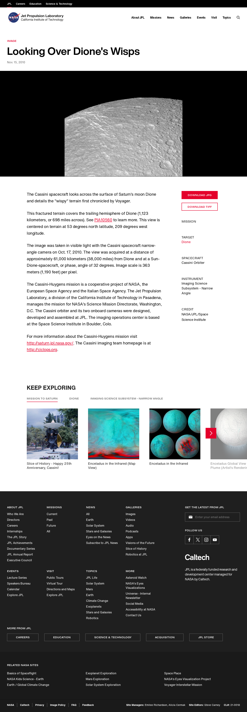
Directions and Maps (61, 589)
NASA (10, 705)
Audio (130, 525)
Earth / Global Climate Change (28, 685)
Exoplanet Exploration (101, 673)
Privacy (39, 705)
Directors (13, 520)
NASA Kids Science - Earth (25, 679)
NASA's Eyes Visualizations (135, 585)
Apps (129, 537)
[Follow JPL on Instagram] (206, 539)
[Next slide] (211, 433)
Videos (130, 520)
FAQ (73, 705)
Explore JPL (15, 595)
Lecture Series (17, 577)
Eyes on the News (98, 537)
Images (130, 514)
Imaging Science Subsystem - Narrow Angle (126, 398)
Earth (90, 520)
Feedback (88, 705)
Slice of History (136, 548)
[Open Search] (238, 17)
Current (52, 514)
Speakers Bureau (19, 583)
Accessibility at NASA (140, 609)
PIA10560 (103, 220)
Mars (89, 589)
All (48, 531)
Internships (14, 531)
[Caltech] (197, 557)
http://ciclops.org (42, 349)
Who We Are (15, 514)
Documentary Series (21, 548)
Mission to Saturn (42, 398)
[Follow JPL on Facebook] (189, 539)
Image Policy (57, 705)
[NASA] (13, 17)
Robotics (92, 618)
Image (11, 41)
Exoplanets (93, 606)
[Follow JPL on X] (197, 539)
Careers (12, 525)
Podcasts (132, 531)
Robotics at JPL (136, 554)
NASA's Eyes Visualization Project (187, 679)
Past (50, 520)
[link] (123, 124)
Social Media (134, 603)
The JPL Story (17, 537)
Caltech (24, 705)
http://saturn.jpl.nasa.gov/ (50, 343)
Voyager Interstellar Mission (183, 685)
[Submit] (190, 517)
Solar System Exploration (103, 685)
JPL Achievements (19, 543)
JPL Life (91, 577)
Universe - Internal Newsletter (138, 595)
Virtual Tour (55, 583)
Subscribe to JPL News (102, 543)
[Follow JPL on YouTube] (214, 539)
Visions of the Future (140, 543)
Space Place (172, 673)
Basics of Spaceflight (21, 673)
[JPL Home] (43, 17)
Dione (186, 241)
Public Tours (55, 577)
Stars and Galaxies (99, 531)
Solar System (95, 525)
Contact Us (133, 615)
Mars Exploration (97, 679)
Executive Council (19, 560)
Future (51, 525)
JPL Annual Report (20, 554)
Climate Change (97, 601)
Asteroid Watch (136, 577)
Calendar (13, 589)
